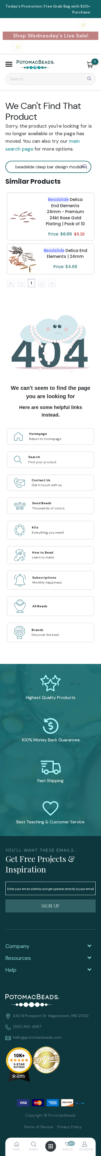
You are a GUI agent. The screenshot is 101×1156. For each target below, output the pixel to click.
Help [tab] (10, 970)
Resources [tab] (18, 958)
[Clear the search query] (81, 166)
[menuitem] (36, 1126)
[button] (8, 65)
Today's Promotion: (24, 6)
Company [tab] (17, 946)
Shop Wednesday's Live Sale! (50, 35)
